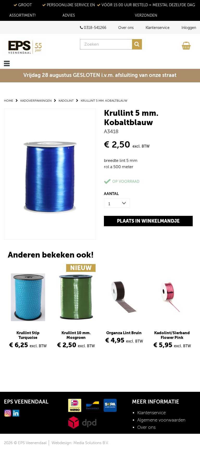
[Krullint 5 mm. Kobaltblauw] (50, 173)
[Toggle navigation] (7, 63)
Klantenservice (158, 28)
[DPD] (82, 422)
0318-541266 (94, 28)
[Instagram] (8, 412)
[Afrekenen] (187, 44)
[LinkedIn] (15, 412)
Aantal (111, 193)
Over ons (126, 28)
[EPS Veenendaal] (25, 47)
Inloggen (189, 28)
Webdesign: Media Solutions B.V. (80, 443)
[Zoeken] (137, 44)
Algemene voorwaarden (161, 420)
